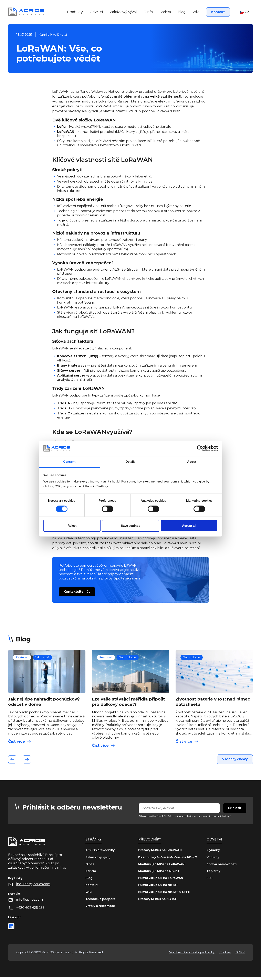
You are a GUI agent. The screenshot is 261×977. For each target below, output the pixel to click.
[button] (244, 12)
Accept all (189, 526)
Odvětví (96, 12)
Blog (182, 12)
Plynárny (213, 850)
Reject (71, 526)
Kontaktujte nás (77, 592)
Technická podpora (100, 899)
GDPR (240, 952)
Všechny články (235, 759)
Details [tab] (131, 462)
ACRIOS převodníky (100, 850)
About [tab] (191, 462)
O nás (148, 12)
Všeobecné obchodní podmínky (192, 952)
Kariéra (165, 12)
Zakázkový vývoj (123, 12)
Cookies (225, 952)
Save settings (130, 526)
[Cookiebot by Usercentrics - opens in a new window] (200, 448)
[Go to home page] (26, 12)
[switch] (107, 509)
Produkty (75, 12)
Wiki (195, 12)
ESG (209, 878)
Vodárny (213, 857)
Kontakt (218, 12)
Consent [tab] (69, 462)
